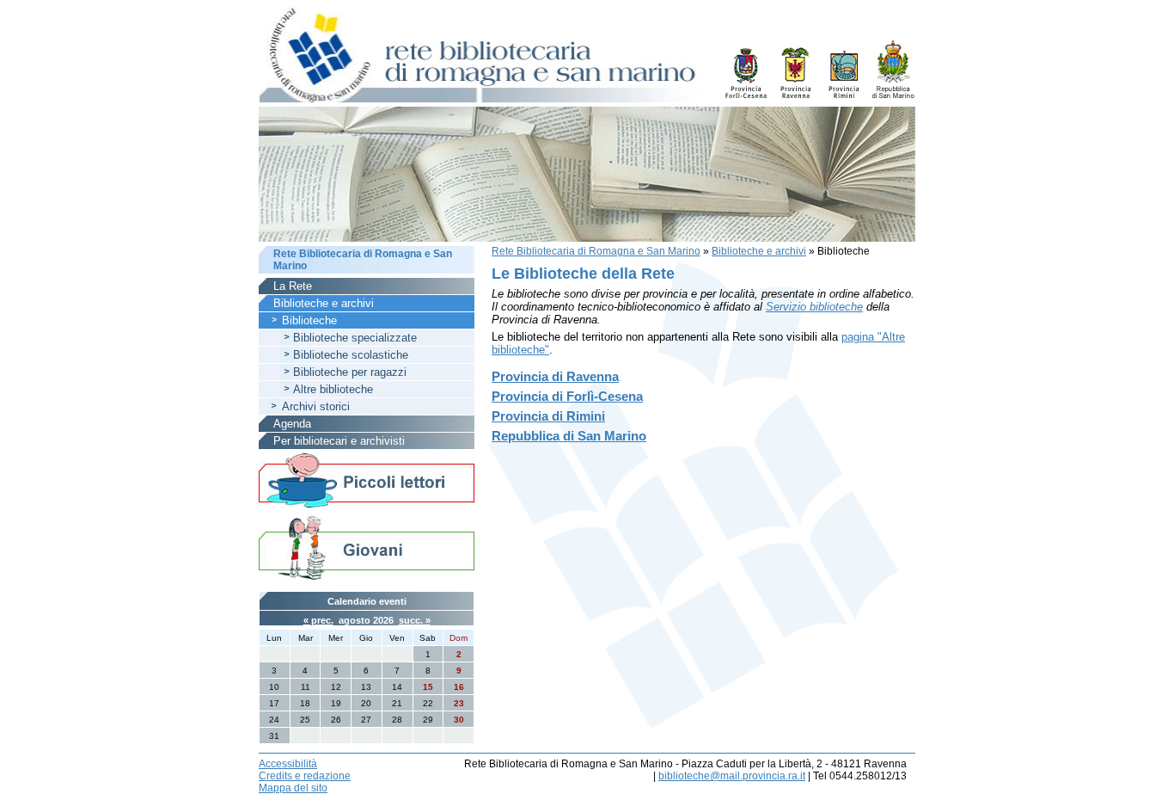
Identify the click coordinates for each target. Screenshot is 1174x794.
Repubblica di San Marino (569, 435)
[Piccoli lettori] (366, 481)
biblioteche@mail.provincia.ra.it (731, 776)
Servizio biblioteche (814, 306)
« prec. (318, 620)
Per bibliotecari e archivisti (339, 440)
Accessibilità (288, 764)
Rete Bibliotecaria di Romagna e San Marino (596, 251)
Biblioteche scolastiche (350, 354)
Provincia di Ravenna (555, 376)
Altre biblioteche (333, 389)
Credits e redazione (305, 776)
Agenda (292, 423)
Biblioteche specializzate (355, 337)
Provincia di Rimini (548, 416)
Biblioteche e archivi (759, 251)
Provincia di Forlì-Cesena (567, 396)
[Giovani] (366, 546)
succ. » (415, 620)
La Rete (292, 286)
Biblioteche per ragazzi (350, 372)
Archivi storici (316, 406)
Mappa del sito (293, 788)
